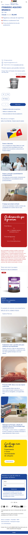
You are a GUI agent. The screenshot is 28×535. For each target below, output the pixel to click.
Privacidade (13, 519)
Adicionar (17, 104)
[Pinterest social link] (15, 503)
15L (8, 94)
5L (3, 94)
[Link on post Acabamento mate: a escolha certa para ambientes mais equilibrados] (14, 330)
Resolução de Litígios (15, 521)
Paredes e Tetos (14, 4)
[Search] (26, 2)
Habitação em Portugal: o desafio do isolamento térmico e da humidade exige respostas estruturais (13, 426)
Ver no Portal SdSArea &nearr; (14, 241)
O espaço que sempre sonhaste (10, 204)
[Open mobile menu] (1, 2)
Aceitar (14, 532)
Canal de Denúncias (5, 521)
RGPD (18, 519)
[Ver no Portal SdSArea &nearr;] (14, 239)
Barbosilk (4, 298)
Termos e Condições (5, 519)
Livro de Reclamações (6, 523)
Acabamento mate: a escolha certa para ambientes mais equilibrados (13, 345)
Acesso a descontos (7, 143)
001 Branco (5, 99)
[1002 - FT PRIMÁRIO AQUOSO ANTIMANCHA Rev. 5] (14, 228)
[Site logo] (14, 2)
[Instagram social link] (13, 503)
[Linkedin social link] (16, 503)
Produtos (7, 4)
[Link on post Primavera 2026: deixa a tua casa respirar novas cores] (14, 370)
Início (3, 4)
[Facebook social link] (11, 503)
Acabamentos (12, 300)
